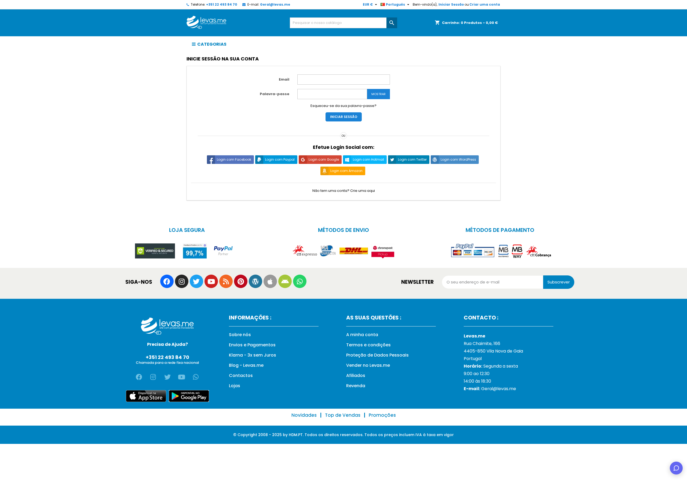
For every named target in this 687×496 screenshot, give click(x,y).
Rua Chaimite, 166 (482, 343)
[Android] (285, 281)
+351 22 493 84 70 (221, 4)
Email (284, 79)
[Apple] (270, 281)
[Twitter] (196, 281)
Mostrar (378, 94)
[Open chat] (676, 468)
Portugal (473, 358)
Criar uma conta (484, 4)
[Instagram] (181, 281)
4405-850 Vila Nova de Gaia (493, 351)
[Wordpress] (255, 281)
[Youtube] (211, 281)
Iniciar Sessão (451, 4)
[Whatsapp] (299, 281)
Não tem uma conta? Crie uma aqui (343, 190)
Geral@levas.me (275, 4)
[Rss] (226, 281)
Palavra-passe (274, 93)
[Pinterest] (240, 281)
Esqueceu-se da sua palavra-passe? (343, 105)
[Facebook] (167, 281)
